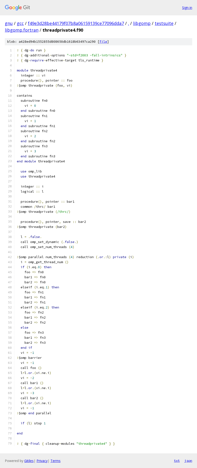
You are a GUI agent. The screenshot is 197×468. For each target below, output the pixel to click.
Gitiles (29, 460)
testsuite (164, 23)
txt (177, 460)
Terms (55, 460)
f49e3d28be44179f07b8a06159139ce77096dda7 (76, 23)
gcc (20, 23)
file (103, 42)
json (188, 460)
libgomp (142, 23)
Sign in (187, 7)
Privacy (42, 460)
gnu (9, 23)
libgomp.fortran (21, 30)
